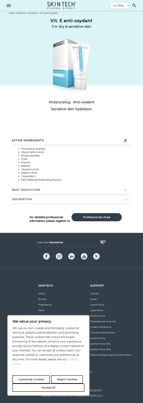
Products (21, 13)
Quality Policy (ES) (100, 343)
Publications (45, 304)
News (41, 310)
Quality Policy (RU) (100, 349)
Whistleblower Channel (102, 321)
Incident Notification (101, 327)
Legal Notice (96, 310)
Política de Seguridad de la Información (111, 354)
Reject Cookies (67, 379)
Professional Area (96, 217)
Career (93, 299)
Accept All (48, 387)
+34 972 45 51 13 (93, 390)
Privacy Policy (97, 315)
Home (12, 13)
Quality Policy (97, 338)
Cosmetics (32, 13)
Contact (94, 293)
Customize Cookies (31, 379)
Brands (42, 299)
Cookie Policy (97, 304)
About (41, 293)
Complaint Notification (102, 332)
